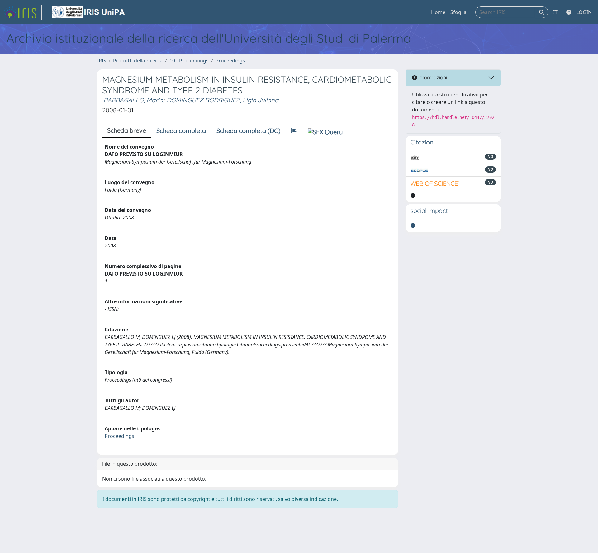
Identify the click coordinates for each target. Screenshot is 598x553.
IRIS (101, 60)
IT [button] (555, 12)
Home (438, 12)
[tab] (294, 130)
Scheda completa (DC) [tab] (248, 131)
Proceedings (230, 60)
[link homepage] (23, 12)
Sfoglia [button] (458, 12)
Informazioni (432, 77)
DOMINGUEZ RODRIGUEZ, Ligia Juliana (222, 100)
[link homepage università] (89, 12)
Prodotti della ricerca (138, 60)
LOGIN (584, 12)
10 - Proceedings (189, 60)
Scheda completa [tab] (181, 131)
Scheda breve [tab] (126, 130)
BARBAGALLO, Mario (133, 100)
